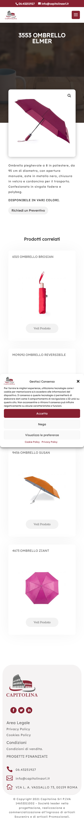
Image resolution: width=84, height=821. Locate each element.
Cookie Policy (32, 441)
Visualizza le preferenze (42, 435)
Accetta (42, 413)
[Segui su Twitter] (21, 710)
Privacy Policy (49, 441)
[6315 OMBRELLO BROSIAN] (42, 300)
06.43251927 (26, 770)
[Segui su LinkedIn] (29, 710)
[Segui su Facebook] (13, 710)
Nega (42, 424)
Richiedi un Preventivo (28, 210)
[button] (78, 381)
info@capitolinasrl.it (33, 778)
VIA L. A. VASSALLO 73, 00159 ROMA (47, 787)
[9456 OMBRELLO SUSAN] (42, 496)
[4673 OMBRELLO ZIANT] (42, 594)
